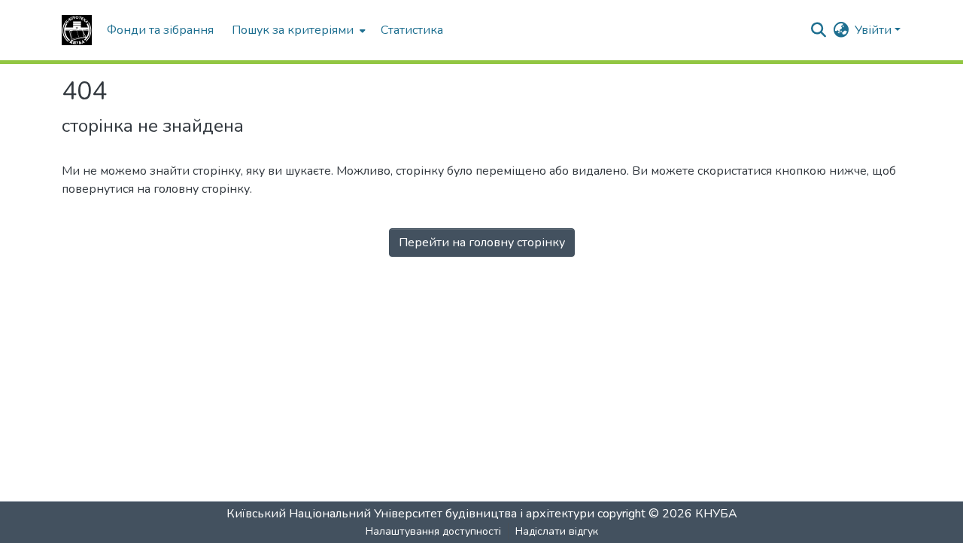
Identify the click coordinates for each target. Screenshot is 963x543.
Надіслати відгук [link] (556, 531)
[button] (77, 30)
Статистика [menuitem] (412, 30)
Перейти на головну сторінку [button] (482, 242)
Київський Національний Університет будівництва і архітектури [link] (410, 513)
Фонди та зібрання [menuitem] (160, 30)
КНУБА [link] (716, 513)
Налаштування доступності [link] (433, 531)
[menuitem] (297, 30)
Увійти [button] (875, 30)
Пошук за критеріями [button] (293, 30)
